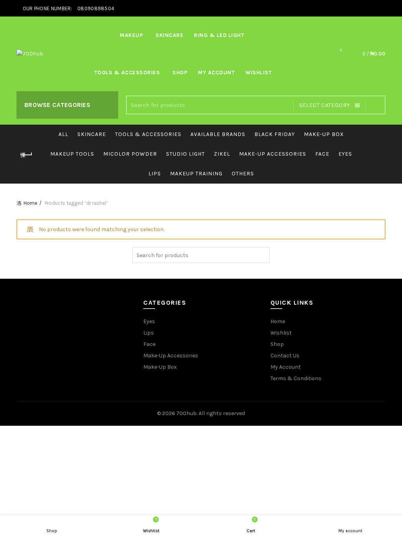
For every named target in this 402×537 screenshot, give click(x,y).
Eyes (345, 154)
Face (322, 154)
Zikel (222, 154)
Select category (325, 105)
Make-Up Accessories (272, 154)
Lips (154, 173)
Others (243, 173)
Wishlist (258, 72)
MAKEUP (131, 35)
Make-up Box (324, 134)
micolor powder (130, 154)
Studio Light (185, 154)
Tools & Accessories (127, 72)
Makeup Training (196, 173)
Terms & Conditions (296, 378)
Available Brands (217, 134)
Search (376, 105)
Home (30, 203)
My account (216, 72)
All (63, 134)
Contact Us (285, 355)
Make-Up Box (160, 367)
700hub (186, 413)
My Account (285, 367)
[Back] (26, 155)
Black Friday (274, 134)
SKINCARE (169, 35)
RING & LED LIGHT (219, 35)
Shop (179, 72)
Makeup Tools (72, 154)
